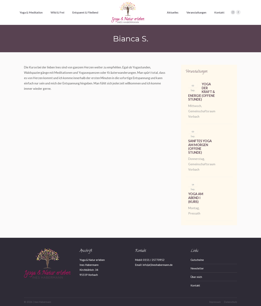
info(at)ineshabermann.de (158, 264)
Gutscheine (197, 259)
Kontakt (195, 285)
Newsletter (197, 268)
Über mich (196, 276)
